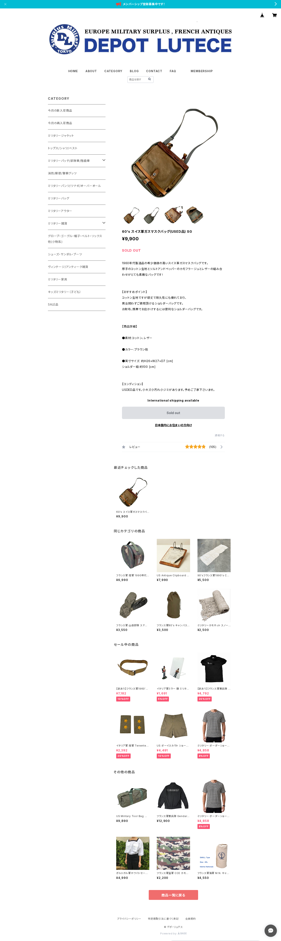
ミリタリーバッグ (58, 198)
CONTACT (154, 71)
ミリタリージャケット (61, 135)
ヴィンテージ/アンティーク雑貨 (68, 267)
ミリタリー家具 (57, 279)
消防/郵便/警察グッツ (62, 173)
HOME (73, 71)
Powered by (169, 933)
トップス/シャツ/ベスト (63, 148)
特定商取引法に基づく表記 (163, 918)
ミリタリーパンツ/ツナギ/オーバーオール (74, 186)
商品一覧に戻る (173, 895)
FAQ (173, 71)
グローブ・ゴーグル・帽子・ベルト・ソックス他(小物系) (75, 238)
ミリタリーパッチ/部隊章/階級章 (69, 160)
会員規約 (190, 918)
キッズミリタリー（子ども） (64, 292)
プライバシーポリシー (129, 918)
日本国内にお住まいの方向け (173, 425)
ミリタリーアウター (60, 211)
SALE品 (53, 304)
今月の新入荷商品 (60, 110)
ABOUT (91, 71)
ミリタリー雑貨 (57, 223)
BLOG (134, 71)
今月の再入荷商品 (60, 123)
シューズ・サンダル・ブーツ (65, 254)
